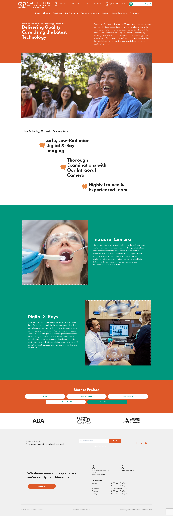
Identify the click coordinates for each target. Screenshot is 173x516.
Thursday (95, 491)
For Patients (71, 13)
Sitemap (76, 509)
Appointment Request (142, 4)
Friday (94, 494)
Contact (133, 13)
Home (37, 13)
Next (115, 441)
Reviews (105, 13)
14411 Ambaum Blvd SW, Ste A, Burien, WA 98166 (80, 4)
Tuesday (95, 486)
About (46, 13)
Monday (95, 483)
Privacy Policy (85, 509)
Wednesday (97, 488)
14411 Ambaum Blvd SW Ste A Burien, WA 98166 (101, 473)
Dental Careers (119, 13)
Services (57, 13)
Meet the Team (128, 396)
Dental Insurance (89, 13)
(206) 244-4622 (117, 4)
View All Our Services (107, 402)
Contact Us (42, 486)
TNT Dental (148, 509)
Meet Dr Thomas (86, 396)
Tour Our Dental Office (66, 402)
